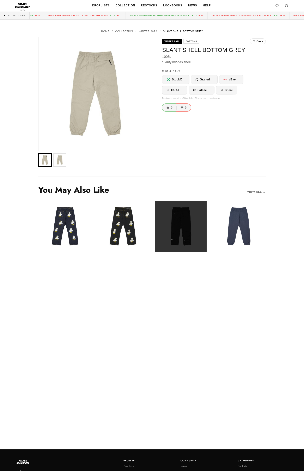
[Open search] (286, 5)
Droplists (101, 5)
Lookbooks (172, 5)
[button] (95, 94)
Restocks (149, 5)
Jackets (242, 466)
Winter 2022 (148, 31)
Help (207, 5)
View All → (256, 191)
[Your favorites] (277, 5)
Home (105, 31)
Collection (125, 5)
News (192, 5)
